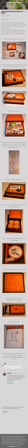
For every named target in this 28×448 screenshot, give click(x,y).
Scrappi (9, 373)
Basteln (7, 367)
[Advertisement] (14, 426)
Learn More (11, 446)
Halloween (13, 367)
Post (18, 367)
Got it (19, 446)
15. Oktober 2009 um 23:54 (17, 373)
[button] (26, 12)
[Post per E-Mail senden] (5, 364)
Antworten (10, 383)
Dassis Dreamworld (14, 2)
